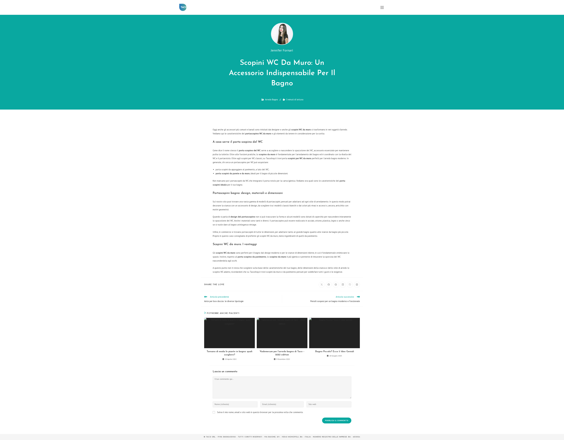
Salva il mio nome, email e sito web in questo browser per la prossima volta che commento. (260, 412)
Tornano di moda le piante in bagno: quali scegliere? (229, 353)
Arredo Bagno (271, 99)
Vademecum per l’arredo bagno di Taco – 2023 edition (282, 353)
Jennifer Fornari (282, 50)
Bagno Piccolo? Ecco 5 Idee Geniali (334, 351)
